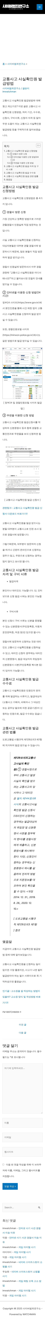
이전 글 (22, 1024)
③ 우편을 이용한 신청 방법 (22, 163)
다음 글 (22, 1032)
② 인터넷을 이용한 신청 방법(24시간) (24, 158)
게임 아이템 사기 (27, 1247)
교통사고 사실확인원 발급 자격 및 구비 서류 (22, 168)
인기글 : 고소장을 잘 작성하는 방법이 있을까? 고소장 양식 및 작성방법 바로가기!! (21, 997)
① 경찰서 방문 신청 (18, 154)
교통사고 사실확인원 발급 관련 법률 (22, 176)
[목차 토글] (37, 145)
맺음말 (9, 179)
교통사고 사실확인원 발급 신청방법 (21, 151)
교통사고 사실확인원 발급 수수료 (21, 172)
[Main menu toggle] (39, 7)
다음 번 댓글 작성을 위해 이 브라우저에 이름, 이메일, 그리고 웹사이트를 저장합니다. (21, 1170)
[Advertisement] (22, 37)
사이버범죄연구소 (11, 88)
